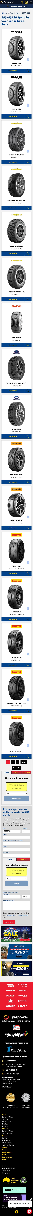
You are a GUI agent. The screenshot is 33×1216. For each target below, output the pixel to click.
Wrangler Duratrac (16, 246)
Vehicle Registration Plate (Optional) (10, 893)
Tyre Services (6, 1140)
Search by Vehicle (7, 1117)
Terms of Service (23, 915)
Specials (5, 1147)
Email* (5, 846)
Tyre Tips (4, 1126)
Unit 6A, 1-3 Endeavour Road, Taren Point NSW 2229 (16, 1065)
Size (4, 828)
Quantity (24, 828)
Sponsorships (7, 1157)
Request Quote (8, 922)
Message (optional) (8, 900)
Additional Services (8, 1145)
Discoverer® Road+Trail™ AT (16, 383)
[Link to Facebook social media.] (16, 1211)
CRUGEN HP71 (16, 63)
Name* (5, 835)
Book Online (6, 1152)
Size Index (5, 1166)
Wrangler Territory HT (16, 292)
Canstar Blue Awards (8, 1168)
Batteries (4, 1138)
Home (5, 13)
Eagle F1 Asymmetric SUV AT (16, 200)
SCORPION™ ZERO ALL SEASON (16, 749)
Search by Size (6, 1119)
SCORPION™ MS (16, 612)
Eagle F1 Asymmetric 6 (16, 155)
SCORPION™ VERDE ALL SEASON (16, 703)
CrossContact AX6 (16, 475)
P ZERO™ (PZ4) (16, 566)
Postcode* (6, 852)
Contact (5, 1150)
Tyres (4, 1115)
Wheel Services (7, 1143)
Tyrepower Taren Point (18, 6)
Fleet (4, 1155)
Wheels (5, 1129)
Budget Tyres (6, 1170)
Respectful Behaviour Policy (9, 1207)
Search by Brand (7, 1122)
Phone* (13, 840)
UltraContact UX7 (16, 520)
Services (5, 1136)
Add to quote (13, 70)
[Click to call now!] (22, 2)
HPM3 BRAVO (16, 337)
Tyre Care (5, 1124)
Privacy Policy (11, 915)
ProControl (16, 429)
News (4, 1159)
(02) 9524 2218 (11, 1070)
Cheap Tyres (6, 1173)
